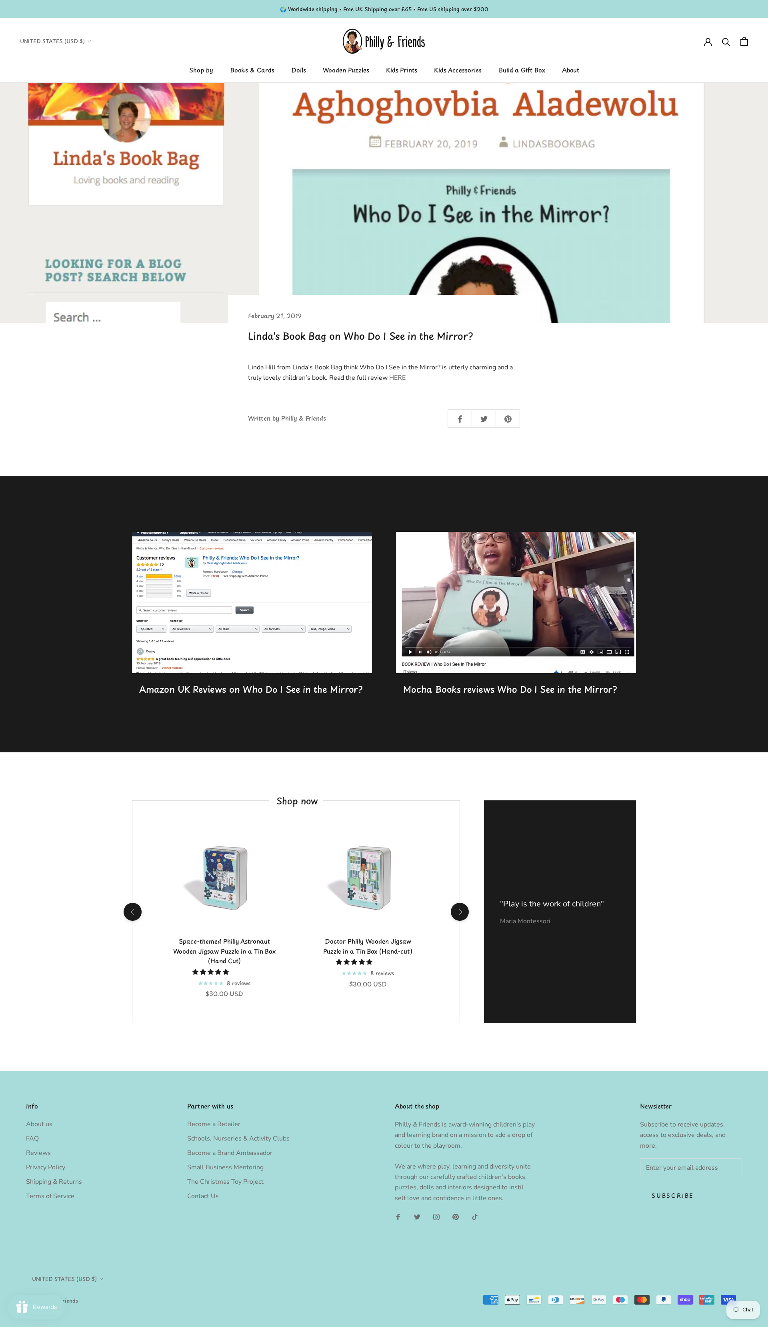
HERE (397, 377)
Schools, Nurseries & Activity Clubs (238, 1138)
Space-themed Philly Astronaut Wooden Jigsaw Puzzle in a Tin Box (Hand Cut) (224, 951)
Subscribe (673, 1195)
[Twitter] (417, 1216)
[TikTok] (475, 1216)
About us (39, 1124)
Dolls (298, 69)
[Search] (726, 41)
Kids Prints (401, 69)
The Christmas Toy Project (225, 1181)
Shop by (201, 69)
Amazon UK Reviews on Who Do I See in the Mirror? (250, 689)
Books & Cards (252, 69)
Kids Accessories (458, 69)
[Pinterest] (455, 1216)
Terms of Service (50, 1196)
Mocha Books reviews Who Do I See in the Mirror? (510, 689)
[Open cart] (744, 41)
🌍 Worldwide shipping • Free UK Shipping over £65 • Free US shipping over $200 (384, 9)
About (570, 69)
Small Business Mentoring (225, 1167)
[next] (459, 912)
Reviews (38, 1153)
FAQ (32, 1138)
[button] (211, 972)
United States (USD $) (52, 41)
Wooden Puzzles (346, 69)
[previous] (132, 912)
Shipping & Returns (54, 1181)
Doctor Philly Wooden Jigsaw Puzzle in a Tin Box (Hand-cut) (367, 946)
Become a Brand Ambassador (229, 1153)
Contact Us (203, 1196)
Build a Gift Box (521, 69)
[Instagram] (436, 1216)
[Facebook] (398, 1216)
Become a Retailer (213, 1124)
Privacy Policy (45, 1167)
